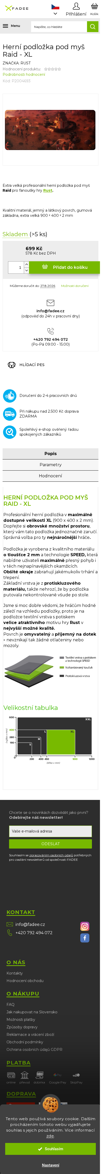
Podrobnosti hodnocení (24, 74)
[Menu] (8, 26)
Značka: (17, 63)
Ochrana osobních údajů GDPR (34, 1049)
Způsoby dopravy (22, 1027)
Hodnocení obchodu (25, 980)
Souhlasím (54, 1149)
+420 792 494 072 (34, 932)
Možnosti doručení (75, 286)
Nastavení (50, 1165)
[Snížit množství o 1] (26, 270)
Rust (47, 190)
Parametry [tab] (51, 464)
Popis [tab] (51, 453)
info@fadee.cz (30, 924)
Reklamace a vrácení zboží (30, 1034)
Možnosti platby (20, 1019)
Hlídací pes (32, 364)
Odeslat (50, 844)
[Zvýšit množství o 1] (26, 265)
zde (50, 1135)
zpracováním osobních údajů (51, 855)
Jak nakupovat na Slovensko (31, 1012)
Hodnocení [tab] (50, 475)
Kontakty (14, 973)
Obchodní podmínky (24, 1042)
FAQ (10, 1004)
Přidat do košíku (70, 267)
